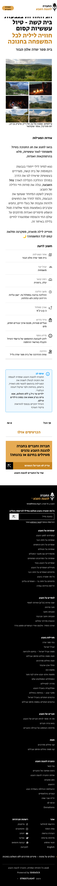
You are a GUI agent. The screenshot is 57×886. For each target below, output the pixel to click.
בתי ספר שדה (48, 642)
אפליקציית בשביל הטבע (44, 688)
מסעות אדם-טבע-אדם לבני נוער (40, 675)
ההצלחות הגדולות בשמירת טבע (40, 789)
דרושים (51, 784)
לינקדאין (24, 847)
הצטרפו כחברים (8, 8)
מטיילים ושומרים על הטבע (43, 568)
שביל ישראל (49, 647)
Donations (49, 807)
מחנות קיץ (50, 670)
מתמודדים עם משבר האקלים (42, 554)
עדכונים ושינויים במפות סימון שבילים (38, 702)
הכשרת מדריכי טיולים (45, 621)
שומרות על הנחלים (46, 549)
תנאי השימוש (35, 522)
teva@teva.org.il (34, 504)
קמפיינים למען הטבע (45, 536)
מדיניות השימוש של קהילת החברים (39, 728)
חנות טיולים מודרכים (45, 661)
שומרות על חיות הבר (45, 540)
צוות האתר (50, 829)
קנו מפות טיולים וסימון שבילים (41, 749)
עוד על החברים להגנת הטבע (29, 473)
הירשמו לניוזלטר (47, 824)
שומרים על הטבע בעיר (45, 563)
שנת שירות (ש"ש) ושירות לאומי (41, 603)
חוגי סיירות (50, 607)
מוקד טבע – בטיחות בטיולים (42, 693)
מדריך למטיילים (48, 684)
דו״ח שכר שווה (48, 798)
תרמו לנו (51, 803)
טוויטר (21, 838)
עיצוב (30, 879)
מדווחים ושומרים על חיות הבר (41, 572)
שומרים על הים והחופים (44, 545)
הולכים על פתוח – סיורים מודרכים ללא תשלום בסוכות (29, 857)
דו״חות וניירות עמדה (45, 586)
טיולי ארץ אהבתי (47, 665)
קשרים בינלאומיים (47, 794)
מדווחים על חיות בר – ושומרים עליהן (38, 581)
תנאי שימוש (49, 843)
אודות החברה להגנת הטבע (43, 775)
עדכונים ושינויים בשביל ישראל (41, 697)
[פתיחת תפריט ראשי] (54, 4)
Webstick (35, 872)
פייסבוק (21, 824)
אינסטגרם (20, 829)
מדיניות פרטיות (48, 838)
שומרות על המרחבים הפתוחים (41, 558)
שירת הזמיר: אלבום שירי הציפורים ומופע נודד (34, 626)
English (51, 847)
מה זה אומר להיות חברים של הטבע (39, 719)
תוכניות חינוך (49, 612)
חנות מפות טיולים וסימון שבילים (40, 656)
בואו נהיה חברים (47, 723)
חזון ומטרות (49, 780)
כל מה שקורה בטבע (46, 577)
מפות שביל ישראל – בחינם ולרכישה (39, 652)
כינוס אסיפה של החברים (44, 771)
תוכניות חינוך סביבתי (45, 616)
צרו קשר (51, 766)
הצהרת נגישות (48, 833)
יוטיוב (21, 833)
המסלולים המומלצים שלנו (43, 679)
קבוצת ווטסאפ (18, 843)
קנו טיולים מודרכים (46, 745)
